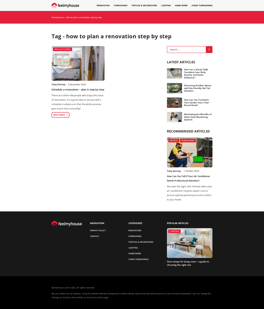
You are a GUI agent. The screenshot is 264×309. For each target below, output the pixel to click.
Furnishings (120, 5)
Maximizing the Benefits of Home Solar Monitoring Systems (197, 117)
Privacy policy (98, 230)
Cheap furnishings (202, 5)
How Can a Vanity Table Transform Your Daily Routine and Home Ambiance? (196, 73)
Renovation (103, 5)
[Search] (209, 49)
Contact (94, 236)
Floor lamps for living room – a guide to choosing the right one (188, 263)
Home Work (181, 5)
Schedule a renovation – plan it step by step (78, 89)
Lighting (166, 5)
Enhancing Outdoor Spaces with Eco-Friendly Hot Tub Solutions (197, 88)
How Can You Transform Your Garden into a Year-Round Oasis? (197, 103)
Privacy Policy (96, 297)
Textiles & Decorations (144, 5)
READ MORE (59, 115)
